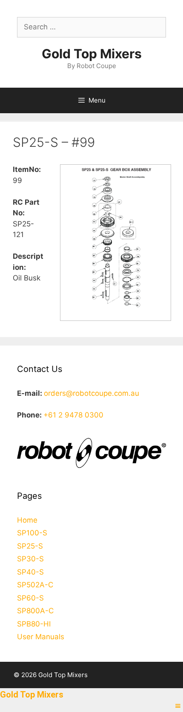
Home (27, 520)
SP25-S (30, 546)
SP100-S (32, 533)
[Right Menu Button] (178, 706)
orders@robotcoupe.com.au (91, 393)
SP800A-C (35, 610)
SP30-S (30, 559)
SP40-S (30, 572)
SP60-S (30, 598)
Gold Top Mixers (92, 53)
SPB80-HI (34, 624)
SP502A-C (35, 584)
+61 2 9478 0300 (73, 415)
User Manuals (40, 636)
